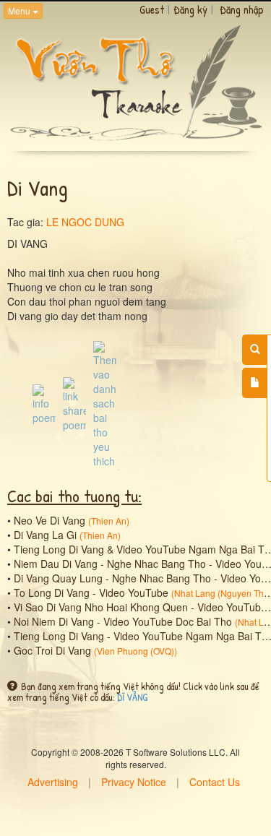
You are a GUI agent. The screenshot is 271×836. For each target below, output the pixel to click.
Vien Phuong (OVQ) (135, 651)
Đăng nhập (242, 9)
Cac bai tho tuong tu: (74, 495)
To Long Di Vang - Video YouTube (91, 592)
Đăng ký (190, 9)
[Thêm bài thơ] (254, 383)
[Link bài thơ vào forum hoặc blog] (74, 403)
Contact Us (214, 782)
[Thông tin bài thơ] (44, 403)
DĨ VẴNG (132, 697)
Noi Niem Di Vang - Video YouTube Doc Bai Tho (123, 621)
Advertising (52, 782)
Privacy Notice (133, 782)
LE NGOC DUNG (85, 222)
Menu (20, 10)
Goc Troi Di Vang (52, 650)
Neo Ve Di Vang (49, 520)
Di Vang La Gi (45, 534)
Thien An (108, 520)
